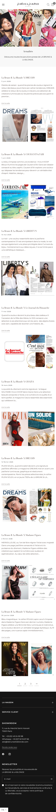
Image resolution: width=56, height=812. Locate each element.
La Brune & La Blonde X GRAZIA (17, 381)
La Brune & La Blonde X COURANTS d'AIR (22, 154)
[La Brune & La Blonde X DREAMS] (28, 125)
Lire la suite (5, 103)
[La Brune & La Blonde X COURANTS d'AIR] (28, 201)
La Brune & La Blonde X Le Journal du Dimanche (25, 307)
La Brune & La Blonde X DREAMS (18, 77)
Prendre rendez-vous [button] (9, 747)
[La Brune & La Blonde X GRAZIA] (28, 429)
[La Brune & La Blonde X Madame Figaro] (28, 582)
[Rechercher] (48, 4)
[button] (4, 809)
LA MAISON (7, 702)
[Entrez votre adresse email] (51, 779)
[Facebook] (5, 754)
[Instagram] (12, 754)
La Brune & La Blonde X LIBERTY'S (19, 231)
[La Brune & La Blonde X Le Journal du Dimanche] (28, 352)
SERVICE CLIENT (10, 712)
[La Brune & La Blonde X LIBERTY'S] (28, 278)
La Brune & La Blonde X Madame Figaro (21, 535)
